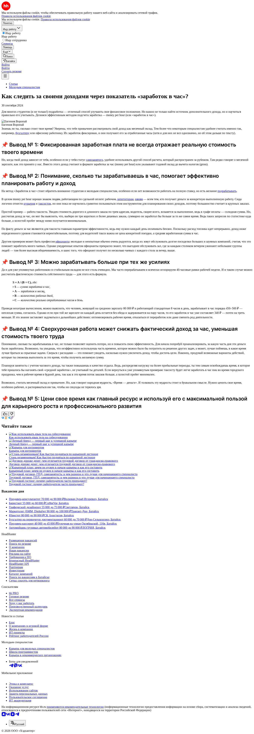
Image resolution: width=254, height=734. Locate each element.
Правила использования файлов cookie (65, 19)
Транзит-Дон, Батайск (85, 511)
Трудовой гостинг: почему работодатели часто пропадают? (46, 484)
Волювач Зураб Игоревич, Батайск (86, 499)
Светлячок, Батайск (77, 507)
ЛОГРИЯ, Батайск (94, 527)
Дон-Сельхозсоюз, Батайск (104, 519)
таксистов (44, 203)
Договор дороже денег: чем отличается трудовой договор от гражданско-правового (62, 464)
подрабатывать (227, 191)
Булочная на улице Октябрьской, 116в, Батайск (87, 523)
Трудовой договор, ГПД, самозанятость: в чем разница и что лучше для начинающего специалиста (71, 477)
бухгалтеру (22, 133)
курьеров (29, 203)
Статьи (13, 83)
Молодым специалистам (24, 87)
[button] (5, 64)
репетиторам (125, 199)
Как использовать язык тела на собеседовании (38, 437)
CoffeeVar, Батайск (57, 503)
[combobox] (17, 723)
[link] (7, 56)
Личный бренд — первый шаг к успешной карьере (41, 444)
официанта (62, 241)
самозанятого (94, 159)
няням (139, 199)
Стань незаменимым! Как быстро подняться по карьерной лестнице (52, 457)
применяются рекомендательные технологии (75, 706)
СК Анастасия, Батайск (59, 515)
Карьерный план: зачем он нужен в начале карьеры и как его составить (54, 470)
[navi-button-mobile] (5, 76)
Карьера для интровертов (25, 450)
